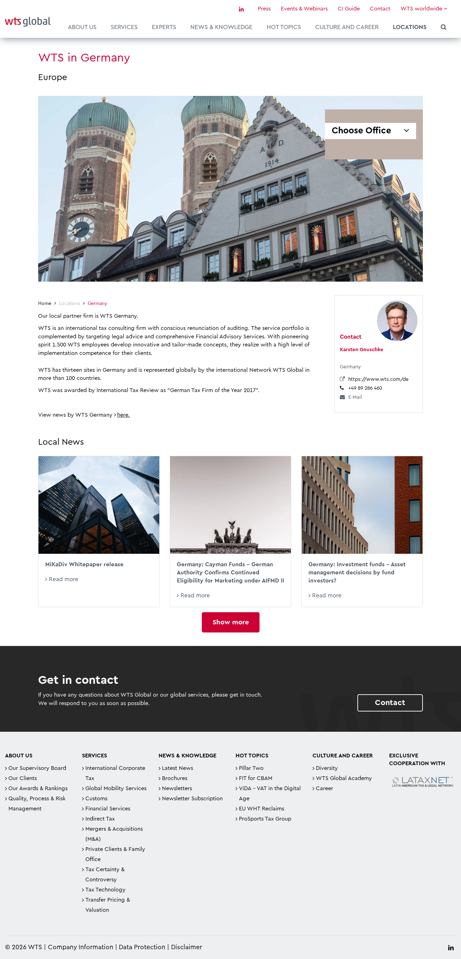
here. (123, 415)
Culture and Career (347, 27)
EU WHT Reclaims (261, 808)
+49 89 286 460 (365, 388)
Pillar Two (251, 768)
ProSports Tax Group (265, 819)
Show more (231, 622)
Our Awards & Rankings (37, 788)
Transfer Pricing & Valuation (107, 905)
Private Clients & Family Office (115, 854)
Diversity (327, 768)
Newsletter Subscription (192, 798)
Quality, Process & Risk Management (36, 803)
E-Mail (355, 397)
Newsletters (177, 788)
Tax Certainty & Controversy (105, 874)
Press (264, 8)
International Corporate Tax (115, 773)
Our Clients (22, 778)
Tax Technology (105, 889)
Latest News (177, 768)
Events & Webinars (304, 8)
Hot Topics (284, 27)
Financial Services (107, 808)
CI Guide (349, 8)
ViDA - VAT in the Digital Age (270, 793)
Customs (96, 798)
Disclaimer (186, 947)
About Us (82, 27)
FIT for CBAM (255, 778)
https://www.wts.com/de (378, 379)
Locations (410, 27)
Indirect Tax (100, 819)
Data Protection (142, 947)
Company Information (80, 947)
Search (444, 28)
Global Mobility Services (115, 788)
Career (324, 788)
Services (124, 27)
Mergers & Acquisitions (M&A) (114, 834)
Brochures (174, 778)
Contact (380, 8)
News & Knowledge (221, 27)
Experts (164, 27)
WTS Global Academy (344, 778)
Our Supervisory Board (37, 768)
